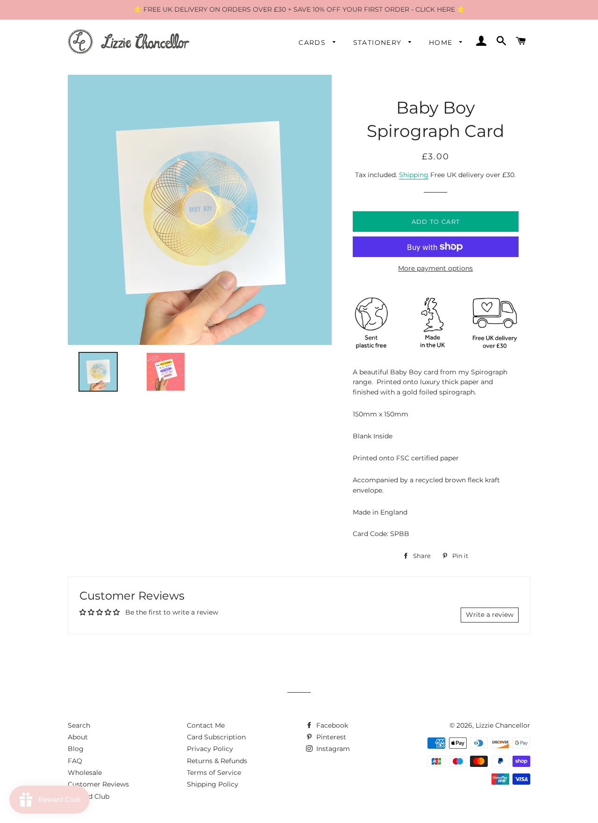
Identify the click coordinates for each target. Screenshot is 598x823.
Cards (313, 42)
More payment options (435, 268)
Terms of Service (214, 772)
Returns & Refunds (217, 761)
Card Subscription (216, 737)
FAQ (75, 761)
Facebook (331, 725)
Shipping (413, 175)
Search (79, 725)
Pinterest (330, 737)
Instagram (332, 748)
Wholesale (85, 772)
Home (442, 42)
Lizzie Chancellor (503, 725)
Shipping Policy (212, 784)
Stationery (378, 42)
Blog (76, 748)
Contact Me (206, 725)
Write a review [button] (489, 614)
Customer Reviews (98, 784)
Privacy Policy (210, 748)
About (78, 737)
